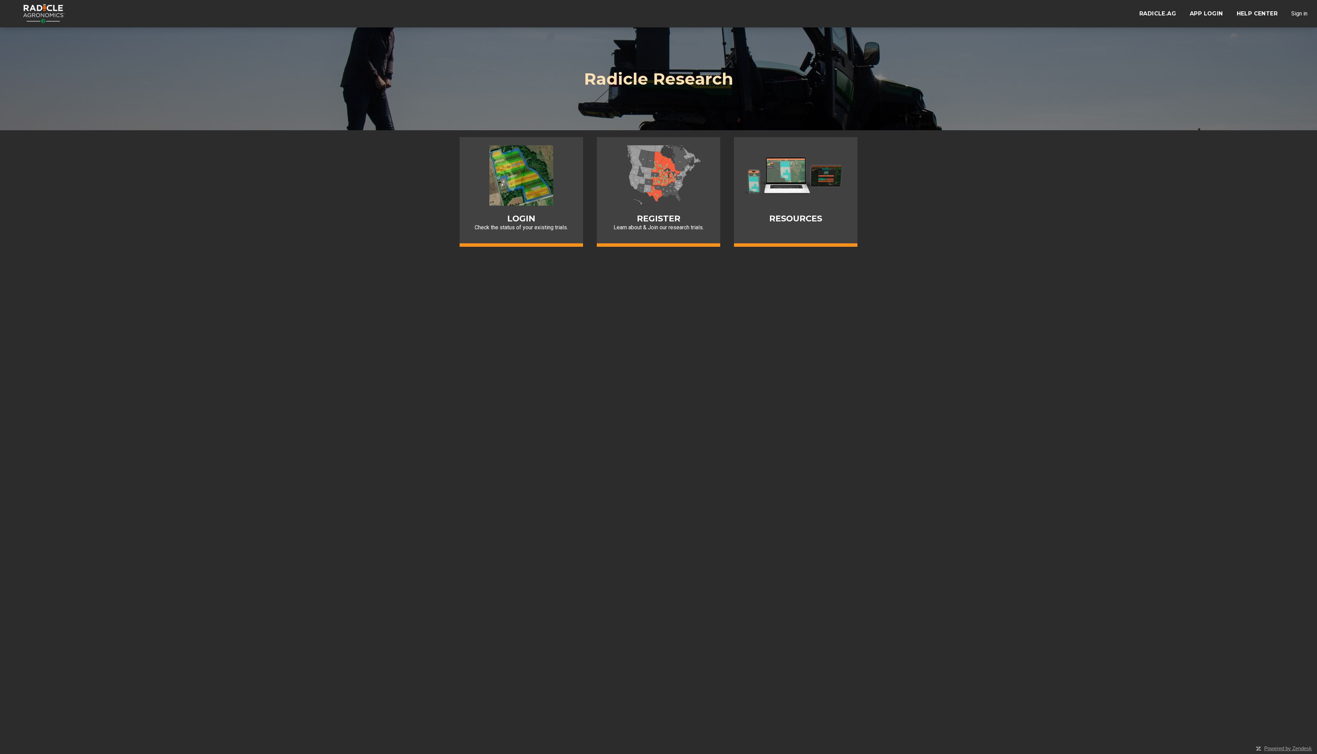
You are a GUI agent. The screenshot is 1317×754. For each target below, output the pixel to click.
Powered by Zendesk (1288, 748)
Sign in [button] (1299, 13)
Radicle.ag (1157, 13)
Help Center (1257, 13)
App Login (1206, 13)
